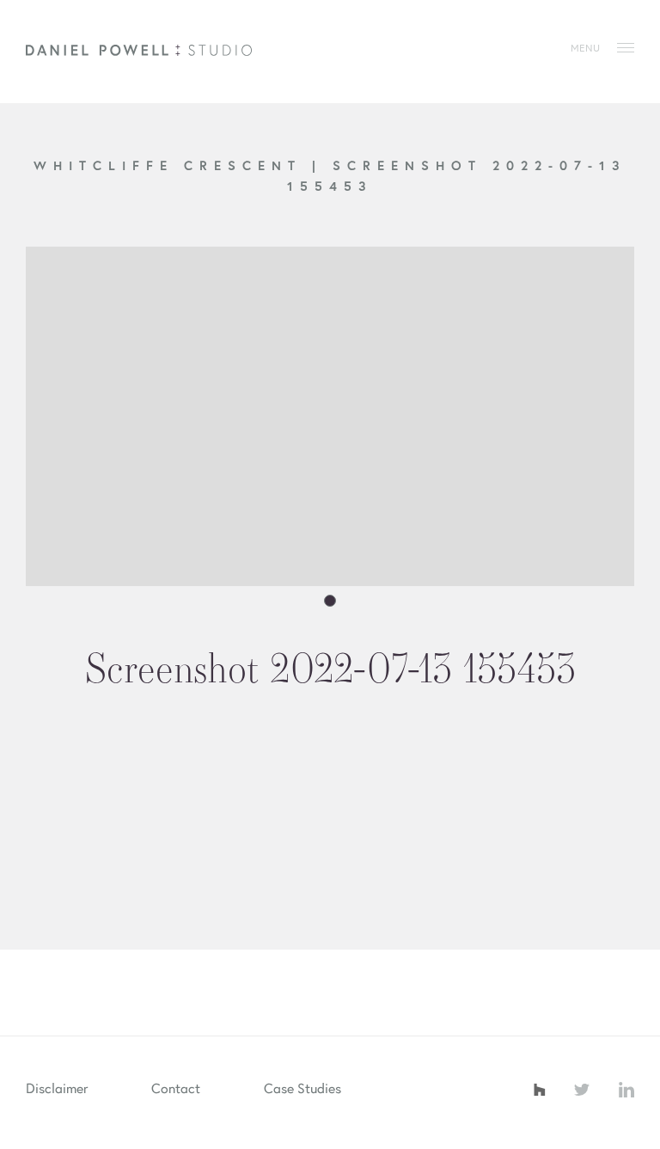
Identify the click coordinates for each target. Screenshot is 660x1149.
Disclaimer (57, 1088)
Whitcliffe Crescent (173, 165)
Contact (175, 1088)
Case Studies (302, 1088)
